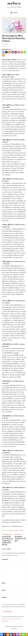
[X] (6, 52)
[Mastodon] (18, 52)
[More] (3, 55)
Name (4, 583)
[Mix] (21, 52)
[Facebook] (3, 52)
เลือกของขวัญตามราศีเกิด (16, 530)
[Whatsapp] (24, 52)
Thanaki (6, 44)
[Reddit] (9, 52)
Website (4, 597)
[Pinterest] (15, 52)
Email (4, 590)
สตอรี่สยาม (14, 3)
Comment (5, 559)
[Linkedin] (12, 52)
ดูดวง (4, 46)
